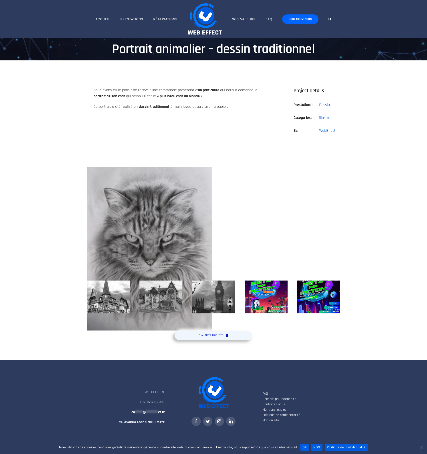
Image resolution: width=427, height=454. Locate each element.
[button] (311, 19)
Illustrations (328, 117)
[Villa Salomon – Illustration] (108, 297)
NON (316, 447)
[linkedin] (231, 421)
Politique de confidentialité (346, 447)
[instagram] (219, 421)
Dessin (324, 104)
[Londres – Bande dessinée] (213, 297)
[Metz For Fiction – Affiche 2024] (266, 297)
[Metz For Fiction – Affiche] (318, 297)
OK (304, 447)
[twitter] (207, 421)
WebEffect (327, 130)
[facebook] (196, 421)
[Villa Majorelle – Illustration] (160, 297)
